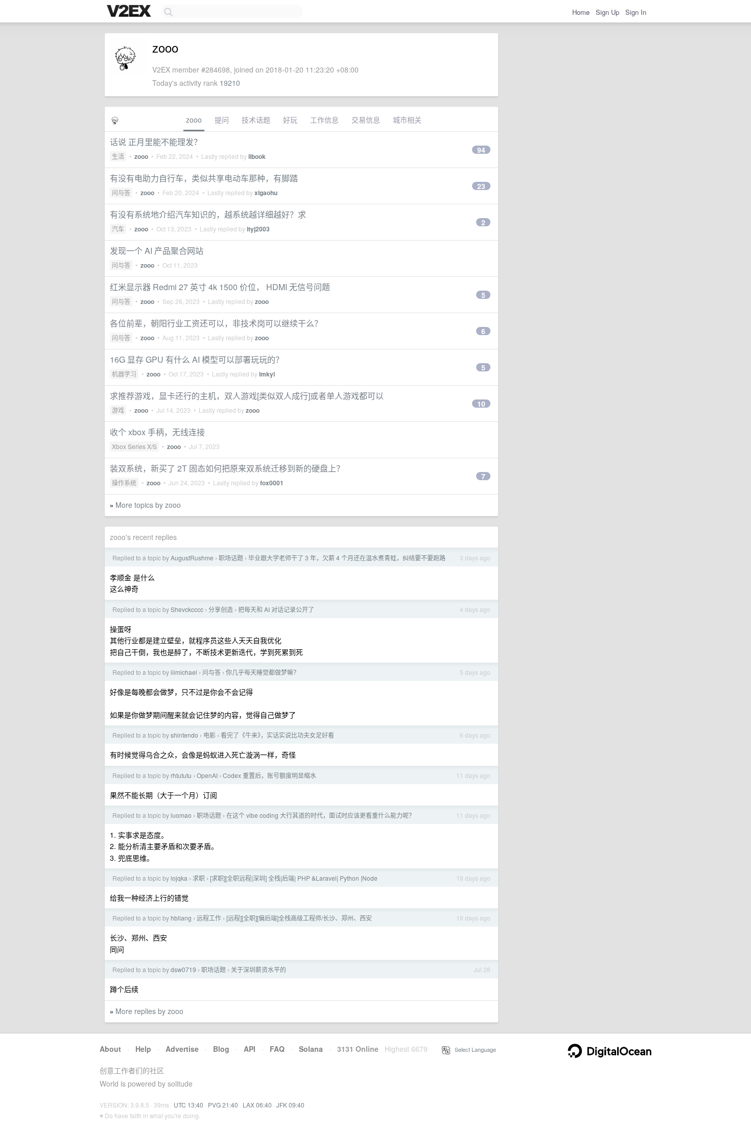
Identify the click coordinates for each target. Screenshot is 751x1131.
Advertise (182, 1049)
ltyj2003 (258, 228)
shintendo (184, 735)
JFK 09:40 (290, 1104)
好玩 (290, 119)
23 (481, 186)
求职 (199, 878)
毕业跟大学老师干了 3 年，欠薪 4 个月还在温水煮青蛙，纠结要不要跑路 (346, 557)
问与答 (121, 192)
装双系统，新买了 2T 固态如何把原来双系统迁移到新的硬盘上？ (227, 468)
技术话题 (256, 119)
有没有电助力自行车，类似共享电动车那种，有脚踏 (204, 178)
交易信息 (365, 119)
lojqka (179, 878)
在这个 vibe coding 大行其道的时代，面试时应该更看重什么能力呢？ (320, 815)
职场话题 (231, 557)
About (110, 1049)
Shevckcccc (187, 609)
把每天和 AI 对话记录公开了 (276, 609)
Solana (311, 1049)
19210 (230, 83)
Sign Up (607, 12)
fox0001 (272, 482)
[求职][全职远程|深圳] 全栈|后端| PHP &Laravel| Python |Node (294, 878)
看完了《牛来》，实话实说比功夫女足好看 (277, 735)
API (249, 1049)
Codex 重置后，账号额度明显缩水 (269, 775)
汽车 (118, 228)
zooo (194, 119)
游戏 (118, 410)
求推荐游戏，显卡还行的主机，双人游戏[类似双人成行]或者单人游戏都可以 (247, 396)
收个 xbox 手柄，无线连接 (157, 432)
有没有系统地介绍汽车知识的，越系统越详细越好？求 (208, 214)
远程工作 (209, 917)
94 (481, 150)
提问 (222, 119)
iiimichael (184, 672)
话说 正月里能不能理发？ (156, 142)
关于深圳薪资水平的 (258, 969)
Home (581, 12)
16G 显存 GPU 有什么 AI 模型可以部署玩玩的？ (197, 359)
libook (257, 156)
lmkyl (267, 374)
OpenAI (207, 775)
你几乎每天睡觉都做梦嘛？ (262, 672)
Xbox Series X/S (134, 446)
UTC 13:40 (188, 1104)
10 (481, 403)
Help (143, 1049)
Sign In (635, 12)
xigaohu (265, 192)
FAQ (277, 1049)
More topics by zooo (148, 505)
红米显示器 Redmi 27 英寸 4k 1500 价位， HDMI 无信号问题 (220, 287)
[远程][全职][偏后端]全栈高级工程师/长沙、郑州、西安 (299, 917)
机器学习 (124, 373)
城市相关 (407, 119)
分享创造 (220, 609)
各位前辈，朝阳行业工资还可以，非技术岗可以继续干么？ (216, 323)
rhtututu (181, 775)
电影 (209, 735)
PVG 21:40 (223, 1104)
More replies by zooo (149, 1011)
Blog (221, 1049)
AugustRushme (192, 557)
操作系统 (124, 482)
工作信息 (324, 119)
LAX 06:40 (257, 1104)
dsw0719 (183, 969)
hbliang (181, 917)
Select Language (473, 1049)
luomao (181, 815)
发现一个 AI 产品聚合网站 (156, 250)
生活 (118, 156)
